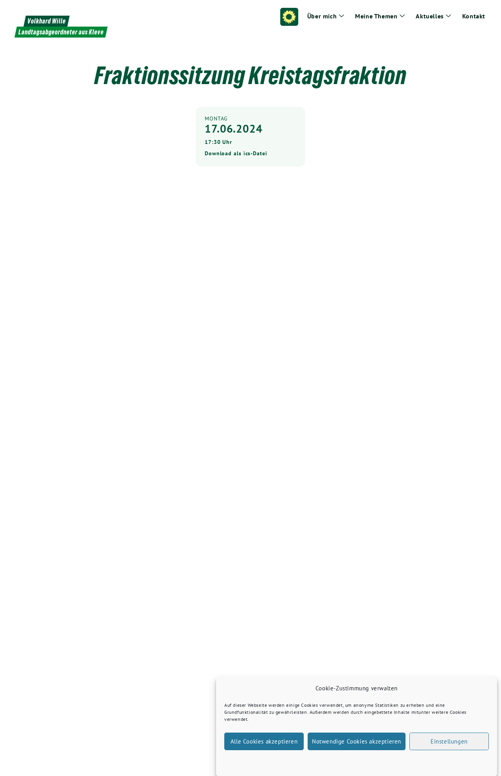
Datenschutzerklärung (363, 760)
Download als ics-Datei (236, 153)
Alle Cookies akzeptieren (264, 741)
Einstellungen (449, 741)
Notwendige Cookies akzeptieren (356, 741)
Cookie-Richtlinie (316, 760)
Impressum (403, 760)
